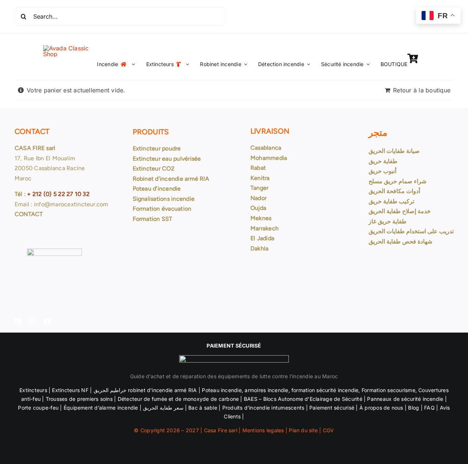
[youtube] (47, 321)
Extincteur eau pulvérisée (167, 158)
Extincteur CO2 (153, 168)
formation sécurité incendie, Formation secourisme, (353, 390)
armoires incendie (266, 390)
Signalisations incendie (164, 198)
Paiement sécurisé (331, 407)
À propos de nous (381, 407)
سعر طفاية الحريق (162, 407)
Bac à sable (202, 407)
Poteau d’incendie (157, 188)
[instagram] (32, 321)
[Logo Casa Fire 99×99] (72, 48)
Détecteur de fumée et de (150, 399)
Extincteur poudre (157, 148)
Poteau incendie (222, 390)
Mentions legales (263, 430)
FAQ (429, 407)
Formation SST (153, 218)
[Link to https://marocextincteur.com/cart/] (412, 58)
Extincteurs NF (70, 390)
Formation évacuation (162, 208)
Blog (413, 407)
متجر (378, 132)
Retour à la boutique (421, 90)
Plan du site (303, 430)
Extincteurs (33, 390)
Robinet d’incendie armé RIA (171, 178)
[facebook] (18, 321)
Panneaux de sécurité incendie (405, 399)
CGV (328, 430)
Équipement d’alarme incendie (101, 407)
